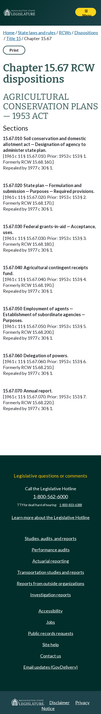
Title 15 (13, 38)
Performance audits (51, 549)
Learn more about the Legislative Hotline (51, 517)
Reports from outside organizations (50, 583)
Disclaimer (59, 702)
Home (9, 32)
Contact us (50, 655)
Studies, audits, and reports (50, 538)
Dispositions (86, 32)
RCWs (65, 32)
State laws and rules (37, 32)
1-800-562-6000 (50, 496)
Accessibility (50, 611)
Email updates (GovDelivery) (50, 667)
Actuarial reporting (50, 561)
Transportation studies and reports (50, 572)
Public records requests (50, 633)
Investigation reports (50, 594)
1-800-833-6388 (70, 505)
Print (14, 50)
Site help (50, 644)
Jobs (50, 622)
